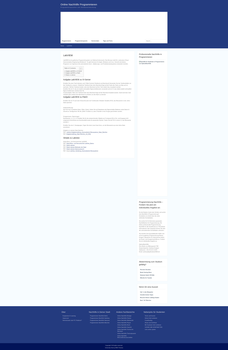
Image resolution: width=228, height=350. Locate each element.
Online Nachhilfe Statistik (124, 327)
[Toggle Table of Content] (80, 68)
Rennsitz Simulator (145, 269)
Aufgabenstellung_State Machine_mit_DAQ (78, 134)
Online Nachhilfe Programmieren (79, 4)
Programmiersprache (81, 41)
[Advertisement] (114, 25)
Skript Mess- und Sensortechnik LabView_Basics (80, 143)
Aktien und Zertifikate (151, 322)
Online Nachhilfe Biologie (124, 316)
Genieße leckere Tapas (146, 294)
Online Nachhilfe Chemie (124, 318)
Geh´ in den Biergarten (146, 292)
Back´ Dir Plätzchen (145, 300)
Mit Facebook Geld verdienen (153, 325)
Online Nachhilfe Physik (124, 322)
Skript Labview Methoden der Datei (76, 147)
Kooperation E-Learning (69, 316)
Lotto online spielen (150, 329)
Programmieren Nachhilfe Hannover (100, 320)
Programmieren (66, 41)
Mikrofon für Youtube (146, 278)
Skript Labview (70, 145)
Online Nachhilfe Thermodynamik (126, 333)
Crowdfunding (148, 320)
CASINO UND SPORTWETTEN (153, 327)
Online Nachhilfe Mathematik (125, 320)
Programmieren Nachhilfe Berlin (99, 316)
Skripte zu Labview (70, 75)
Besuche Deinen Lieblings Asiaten (149, 297)
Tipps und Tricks (108, 41)
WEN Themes (119, 347)
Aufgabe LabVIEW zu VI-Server (73, 71)
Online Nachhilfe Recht (123, 325)
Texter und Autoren (150, 316)
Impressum (66, 318)
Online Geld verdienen (151, 318)
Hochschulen (95, 41)
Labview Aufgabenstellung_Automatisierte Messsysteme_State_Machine (86, 132)
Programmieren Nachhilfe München (100, 322)
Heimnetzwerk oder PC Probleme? (72, 320)
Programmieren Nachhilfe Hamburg (99, 318)
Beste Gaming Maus (146, 272)
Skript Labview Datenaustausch (75, 149)
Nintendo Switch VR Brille (147, 275)
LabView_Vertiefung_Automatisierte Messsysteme (84, 151)
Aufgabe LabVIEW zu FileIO (72, 73)
